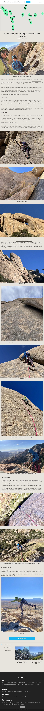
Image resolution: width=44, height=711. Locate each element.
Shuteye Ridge (5, 94)
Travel (37, 684)
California (8, 702)
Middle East (16, 691)
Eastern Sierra (23, 702)
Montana (34, 702)
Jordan (16, 696)
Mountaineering (6, 684)
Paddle (15, 684)
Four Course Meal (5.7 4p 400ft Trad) (29, 124)
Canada (3, 696)
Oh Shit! (12, 684)
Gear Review (28, 682)
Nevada (37, 702)
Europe (13, 691)
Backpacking (13, 683)
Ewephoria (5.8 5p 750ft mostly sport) (24, 483)
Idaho (28, 702)
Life (39, 682)
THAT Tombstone (35, 115)
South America (27, 691)
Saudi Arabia (29, 696)
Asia (5, 691)
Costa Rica (11, 696)
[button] (9, 12)
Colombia (7, 696)
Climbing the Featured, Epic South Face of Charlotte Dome (36, 662)
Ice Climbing (36, 682)
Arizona (20, 38)
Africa (3, 691)
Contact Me (22, 707)
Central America (8, 691)
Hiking (32, 682)
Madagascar (20, 696)
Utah (18, 704)
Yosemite (21, 704)
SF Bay (5, 704)
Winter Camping (6, 686)
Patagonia (21, 691)
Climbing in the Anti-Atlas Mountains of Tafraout (8, 648)
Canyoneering (21, 682)
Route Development (31, 684)
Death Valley (15, 702)
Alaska (3, 702)
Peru (26, 696)
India (14, 696)
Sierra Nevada (12, 704)
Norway (23, 696)
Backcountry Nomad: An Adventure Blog (14, 2)
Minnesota (31, 702)
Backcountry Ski (5, 682)
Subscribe (28, 2)
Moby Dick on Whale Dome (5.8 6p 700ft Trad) (24, 241)
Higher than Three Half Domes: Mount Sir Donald (22, 662)
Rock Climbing (24, 38)
